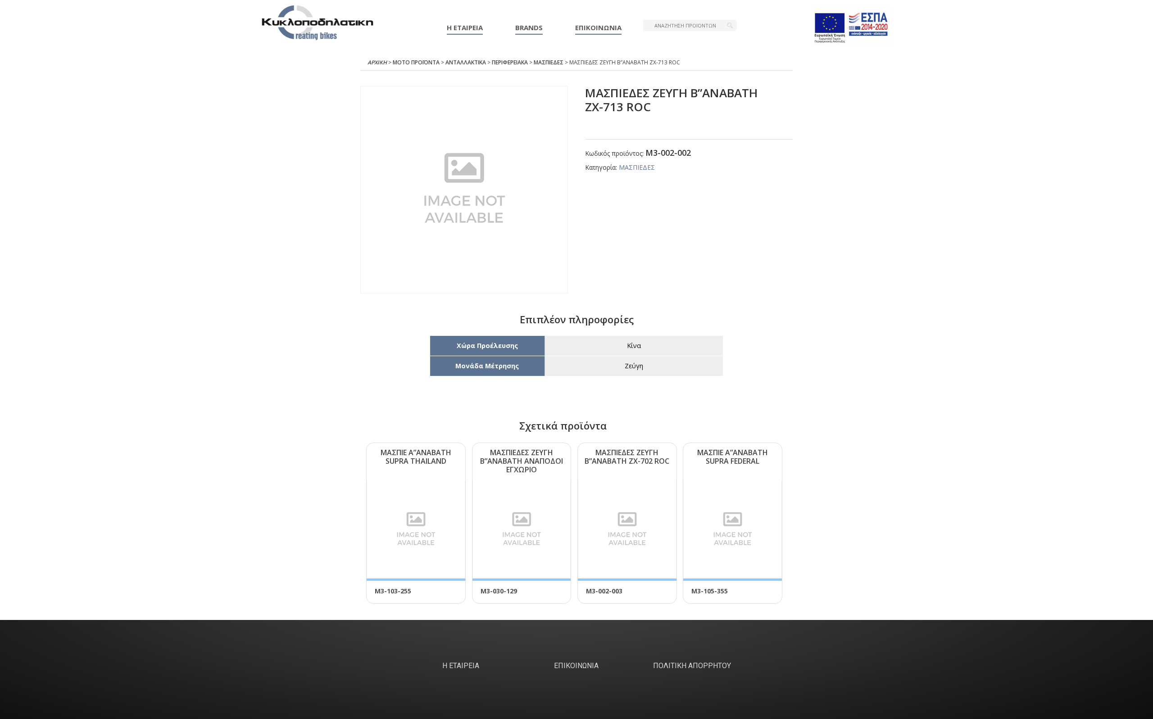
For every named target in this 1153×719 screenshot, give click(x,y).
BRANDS (529, 27)
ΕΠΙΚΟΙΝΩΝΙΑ (598, 27)
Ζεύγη (634, 366)
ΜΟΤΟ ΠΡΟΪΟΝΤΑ (416, 62)
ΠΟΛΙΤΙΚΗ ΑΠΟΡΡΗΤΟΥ (692, 665)
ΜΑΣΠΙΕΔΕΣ (548, 62)
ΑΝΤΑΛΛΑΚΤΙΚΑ (465, 62)
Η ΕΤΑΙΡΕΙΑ (465, 27)
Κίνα (634, 345)
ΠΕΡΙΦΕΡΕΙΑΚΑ (510, 62)
